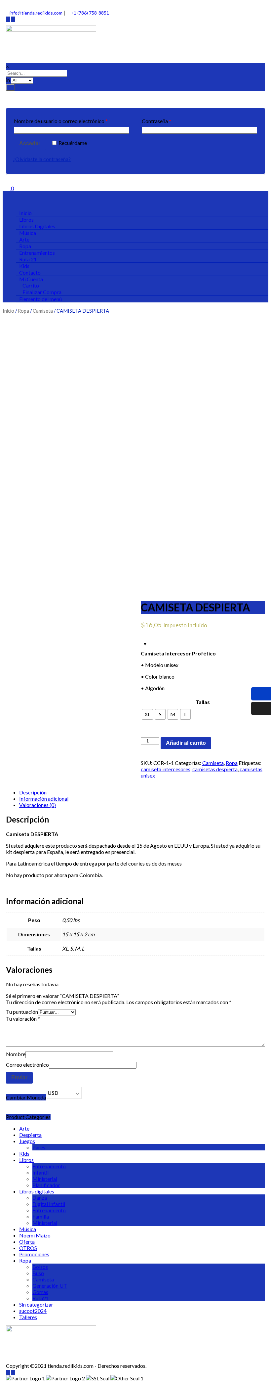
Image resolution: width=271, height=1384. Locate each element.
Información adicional (43, 798)
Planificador (46, 1185)
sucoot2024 (33, 1311)
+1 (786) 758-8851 (89, 13)
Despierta (30, 1135)
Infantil (40, 1172)
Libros (26, 1160)
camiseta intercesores (165, 769)
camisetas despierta (215, 769)
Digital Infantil (48, 1204)
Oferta (27, 1241)
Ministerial (44, 1179)
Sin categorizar (36, 1304)
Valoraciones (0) (37, 805)
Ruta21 (40, 1298)
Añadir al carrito (186, 743)
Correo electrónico (27, 1064)
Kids (24, 1153)
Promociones (34, 1254)
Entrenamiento (49, 1166)
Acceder (29, 143)
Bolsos (40, 1267)
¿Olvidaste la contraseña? (42, 159)
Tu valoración (23, 1018)
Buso (38, 1273)
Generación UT (49, 1285)
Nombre (15, 1054)
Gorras (40, 1292)
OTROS (28, 1248)
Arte (24, 1128)
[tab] (142, 792)
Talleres (28, 1317)
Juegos (27, 1141)
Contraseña (156, 121)
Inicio (8, 311)
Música (27, 1229)
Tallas (203, 702)
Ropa (23, 311)
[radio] (147, 714)
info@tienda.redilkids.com (36, 13)
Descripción (33, 792)
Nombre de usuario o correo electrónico (61, 121)
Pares (38, 1147)
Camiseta (43, 311)
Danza (39, 1197)
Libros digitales (36, 1191)
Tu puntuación (22, 1011)
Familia (40, 1216)
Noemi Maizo (35, 1235)
